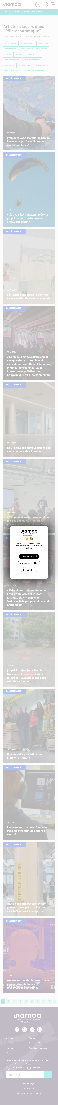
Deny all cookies (30, 563)
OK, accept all (30, 556)
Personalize (29, 570)
